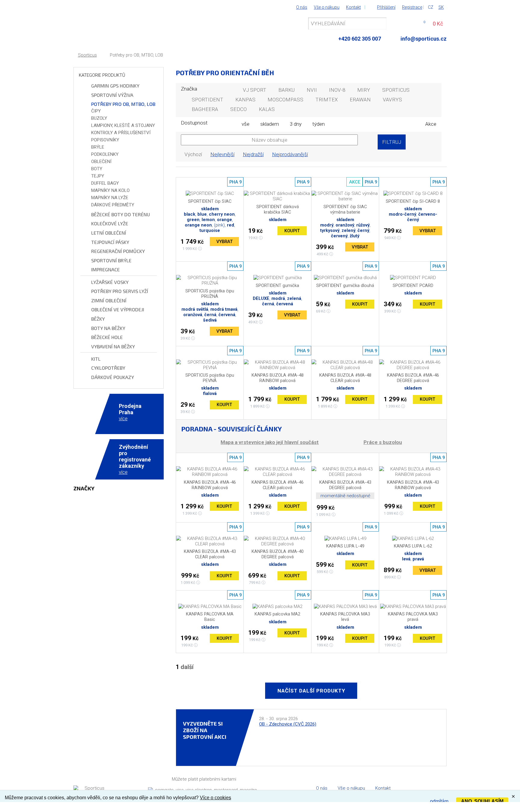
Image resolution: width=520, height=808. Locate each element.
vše (245, 124)
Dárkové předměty (112, 205)
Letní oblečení (108, 233)
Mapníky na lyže (109, 197)
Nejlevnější (222, 154)
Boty (96, 168)
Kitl (96, 359)
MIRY (363, 90)
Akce (430, 124)
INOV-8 (337, 90)
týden (318, 124)
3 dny (296, 124)
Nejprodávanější (290, 154)
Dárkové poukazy (112, 377)
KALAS (267, 109)
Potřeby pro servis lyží (119, 291)
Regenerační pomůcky (118, 251)
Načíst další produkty (311, 691)
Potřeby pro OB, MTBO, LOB (136, 55)
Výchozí (193, 154)
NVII (312, 90)
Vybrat (224, 241)
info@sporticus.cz (424, 38)
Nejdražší (253, 154)
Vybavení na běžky (113, 346)
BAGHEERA (205, 109)
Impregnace (105, 269)
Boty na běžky (108, 328)
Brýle (97, 147)
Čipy (96, 111)
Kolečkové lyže (109, 223)
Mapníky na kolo (110, 190)
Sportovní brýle (111, 260)
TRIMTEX (326, 100)
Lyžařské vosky (109, 282)
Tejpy (97, 176)
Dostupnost (194, 123)
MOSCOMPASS (285, 100)
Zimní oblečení (108, 300)
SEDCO (238, 109)
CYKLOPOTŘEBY (108, 368)
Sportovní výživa (112, 95)
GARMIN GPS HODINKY (115, 85)
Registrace (412, 7)
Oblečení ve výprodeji (117, 309)
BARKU (286, 90)
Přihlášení (386, 7)
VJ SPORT (254, 90)
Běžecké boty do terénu (120, 214)
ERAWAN (360, 100)
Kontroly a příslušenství (120, 132)
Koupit (292, 230)
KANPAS (245, 100)
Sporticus (87, 55)
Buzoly (99, 118)
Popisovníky (105, 140)
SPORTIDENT (207, 100)
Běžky (98, 319)
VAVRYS (392, 100)
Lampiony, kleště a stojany (123, 125)
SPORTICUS (396, 90)
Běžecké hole (107, 337)
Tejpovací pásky (110, 242)
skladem (269, 124)
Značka (189, 89)
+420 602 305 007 (359, 38)
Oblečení (101, 161)
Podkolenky (105, 154)
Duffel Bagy (105, 183)
